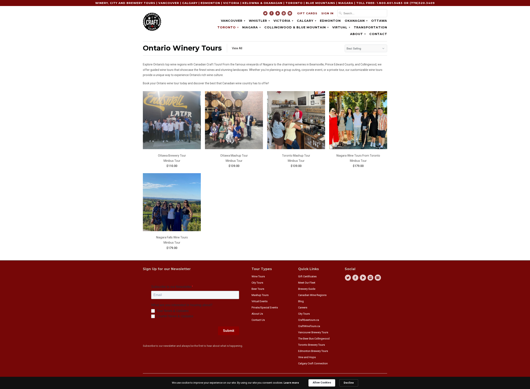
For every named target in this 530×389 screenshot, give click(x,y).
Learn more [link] (291, 382)
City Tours (257, 282)
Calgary (306, 21)
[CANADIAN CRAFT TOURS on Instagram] (284, 14)
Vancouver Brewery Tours (313, 332)
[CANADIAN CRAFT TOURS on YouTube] (278, 14)
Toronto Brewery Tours (311, 344)
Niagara (251, 27)
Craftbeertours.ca (308, 319)
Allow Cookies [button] (322, 382)
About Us (257, 313)
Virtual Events (259, 301)
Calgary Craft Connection (313, 363)
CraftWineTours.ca (309, 326)
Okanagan (356, 21)
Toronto (227, 27)
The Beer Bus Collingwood (314, 338)
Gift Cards (307, 13)
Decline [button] (349, 382)
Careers (302, 307)
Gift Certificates (307, 276)
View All (237, 48)
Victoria (283, 21)
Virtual (341, 27)
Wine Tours (258, 276)
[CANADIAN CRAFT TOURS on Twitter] (266, 14)
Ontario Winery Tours (182, 48)
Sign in (327, 13)
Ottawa (379, 21)
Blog (301, 301)
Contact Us (258, 319)
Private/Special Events (265, 307)
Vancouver (233, 21)
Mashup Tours (260, 295)
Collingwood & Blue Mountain (296, 27)
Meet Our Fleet (306, 282)
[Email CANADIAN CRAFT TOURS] (290, 14)
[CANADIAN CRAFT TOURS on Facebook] (272, 14)
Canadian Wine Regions (312, 295)
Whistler (259, 21)
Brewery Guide (306, 288)
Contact (378, 34)
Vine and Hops (307, 357)
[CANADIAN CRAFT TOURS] (152, 21)
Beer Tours (258, 288)
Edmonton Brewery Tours (313, 351)
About (357, 34)
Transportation (370, 27)
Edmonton (330, 21)
